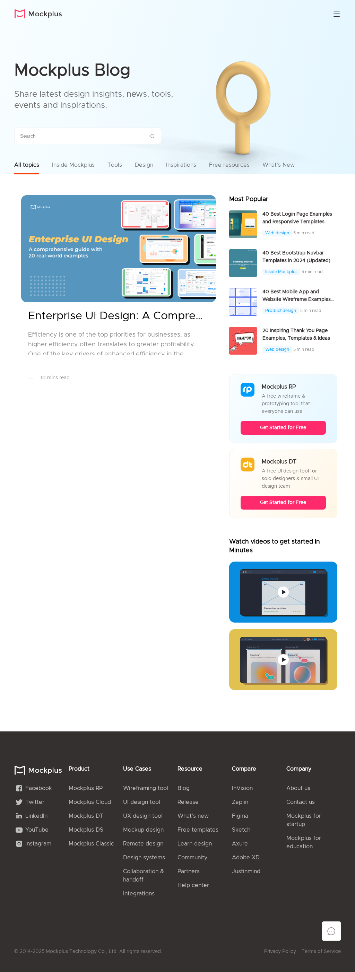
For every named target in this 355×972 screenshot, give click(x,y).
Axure (240, 844)
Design (144, 165)
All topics (26, 165)
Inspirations (181, 165)
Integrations (139, 893)
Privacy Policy (280, 951)
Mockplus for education (303, 842)
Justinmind (246, 871)
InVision (242, 788)
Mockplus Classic (91, 844)
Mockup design (143, 830)
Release (188, 802)
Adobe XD (246, 857)
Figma (240, 816)
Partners (189, 871)
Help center (193, 885)
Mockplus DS (86, 830)
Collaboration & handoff (143, 876)
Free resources (229, 165)
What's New (278, 165)
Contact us (300, 802)
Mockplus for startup (303, 820)
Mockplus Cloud (90, 802)
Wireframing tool (145, 788)
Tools (114, 165)
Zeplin (240, 802)
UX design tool (143, 816)
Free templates (198, 830)
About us (298, 788)
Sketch (241, 830)
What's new (193, 816)
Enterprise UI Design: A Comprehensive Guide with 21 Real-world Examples (118, 316)
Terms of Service (321, 951)
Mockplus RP (86, 788)
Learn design (195, 844)
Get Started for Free (283, 427)
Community (192, 857)
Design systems (144, 857)
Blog (184, 788)
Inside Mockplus (73, 165)
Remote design (143, 844)
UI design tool (141, 802)
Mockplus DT (86, 816)
